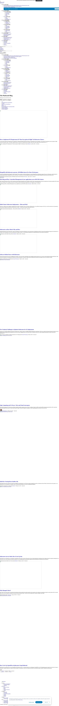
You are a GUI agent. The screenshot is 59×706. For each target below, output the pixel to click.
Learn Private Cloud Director (6, 104)
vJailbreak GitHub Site (7, 39)
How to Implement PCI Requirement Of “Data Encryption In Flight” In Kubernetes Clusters (22, 139)
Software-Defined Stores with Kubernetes (10, 254)
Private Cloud (4, 105)
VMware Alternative (7, 689)
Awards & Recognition (7, 43)
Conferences (7, 23)
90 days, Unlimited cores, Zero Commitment (10, 58)
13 (5, 671)
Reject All (46, 702)
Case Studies (7, 13)
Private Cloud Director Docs (8, 37)
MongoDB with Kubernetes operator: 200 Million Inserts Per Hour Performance (19, 172)
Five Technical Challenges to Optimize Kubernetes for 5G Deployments (17, 329)
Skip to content (2, 2)
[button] (1, 47)
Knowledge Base (8, 19)
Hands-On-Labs (8, 22)
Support (7, 18)
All (2, 101)
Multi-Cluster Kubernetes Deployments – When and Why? (14, 204)
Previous (1, 671)
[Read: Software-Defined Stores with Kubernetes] (18, 252)
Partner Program (6, 35)
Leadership (5, 41)
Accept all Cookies (39, 702)
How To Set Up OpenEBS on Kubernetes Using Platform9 (13, 665)
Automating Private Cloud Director (7, 102)
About (3, 40)
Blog (6, 25)
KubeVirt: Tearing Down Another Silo (9, 481)
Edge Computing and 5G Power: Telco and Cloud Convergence (15, 405)
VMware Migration (5, 109)
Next (11, 671)
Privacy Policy (20, 699)
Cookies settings (31, 702)
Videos (7, 28)
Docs (6, 17)
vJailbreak (9, 7)
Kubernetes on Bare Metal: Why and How (10, 229)
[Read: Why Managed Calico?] (20, 588)
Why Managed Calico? (5, 590)
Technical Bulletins (4, 107)
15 (7, 671)
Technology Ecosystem (7, 34)
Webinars (7, 70)
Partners (5, 695)
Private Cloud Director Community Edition (8, 106)
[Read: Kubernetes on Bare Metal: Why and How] (18, 227)
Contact (5, 696)
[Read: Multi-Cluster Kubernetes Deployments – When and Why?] (18, 202)
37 (9, 671)
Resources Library (8, 12)
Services (5, 16)
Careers (5, 92)
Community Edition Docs (7, 38)
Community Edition (12, 6)
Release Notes (6, 702)
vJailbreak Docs (6, 87)
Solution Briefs (8, 75)
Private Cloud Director (16, 5)
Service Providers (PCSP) (7, 82)
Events (7, 15)
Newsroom (5, 42)
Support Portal (8, 30)
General (3, 103)
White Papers (7, 14)
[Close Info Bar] (0, 1)
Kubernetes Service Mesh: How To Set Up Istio (11, 556)
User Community (8, 32)
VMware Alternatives (5, 108)
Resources (3, 686)
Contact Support (6, 698)
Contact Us (5, 93)
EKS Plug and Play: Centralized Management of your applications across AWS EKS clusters (22, 179)
